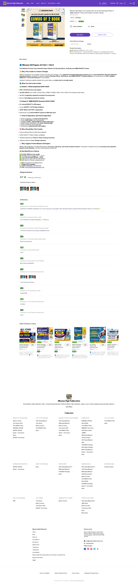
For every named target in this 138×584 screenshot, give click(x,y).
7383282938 (90, 543)
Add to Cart (102, 35)
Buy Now (80, 35)
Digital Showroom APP (77, 580)
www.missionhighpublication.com (34, 167)
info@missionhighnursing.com (94, 541)
